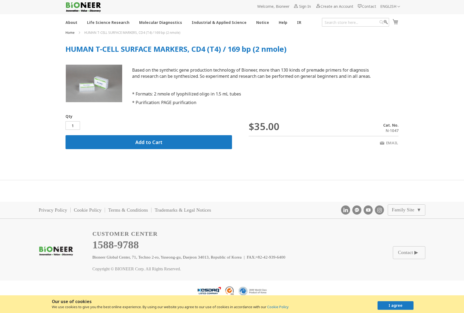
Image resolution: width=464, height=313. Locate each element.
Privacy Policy (53, 210)
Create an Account (337, 6)
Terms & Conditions (128, 210)
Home (70, 32)
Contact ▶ (408, 252)
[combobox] (355, 22)
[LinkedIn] (345, 210)
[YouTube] (368, 210)
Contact (369, 6)
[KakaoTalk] (356, 210)
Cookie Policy (278, 306)
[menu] (185, 22)
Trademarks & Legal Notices (183, 210)
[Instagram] (379, 210)
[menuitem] (71, 22)
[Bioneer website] (83, 7)
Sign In (305, 6)
